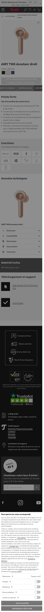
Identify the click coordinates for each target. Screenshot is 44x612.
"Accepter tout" (14, 546)
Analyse (5, 581)
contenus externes (9, 597)
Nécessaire (6, 576)
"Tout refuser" (21, 537)
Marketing (6, 587)
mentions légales (16, 571)
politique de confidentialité (27, 569)
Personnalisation (8, 592)
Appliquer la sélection (22, 608)
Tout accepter (22, 603)
